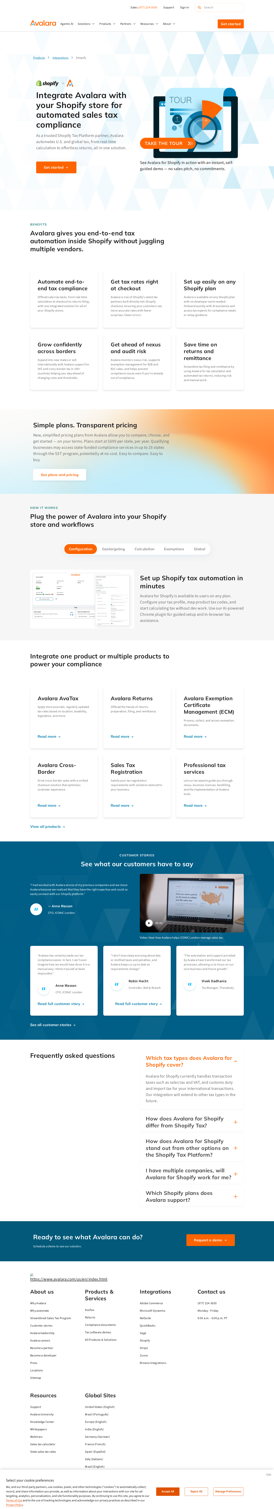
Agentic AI (66, 24)
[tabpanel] (137, 599)
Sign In (184, 7)
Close (268, 1474)
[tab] (80, 549)
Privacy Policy (14, 1505)
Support (168, 7)
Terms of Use (14, 1500)
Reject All (196, 1491)
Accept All (168, 1491)
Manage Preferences (228, 1491)
